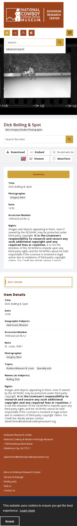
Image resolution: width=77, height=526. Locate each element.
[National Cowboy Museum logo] (34, 15)
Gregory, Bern (17, 197)
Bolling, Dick (13, 379)
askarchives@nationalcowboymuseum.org (26, 456)
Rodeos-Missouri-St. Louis (20, 368)
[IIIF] (23, 158)
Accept (9, 521)
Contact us (9, 490)
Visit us (7, 486)
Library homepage (13, 477)
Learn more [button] (27, 510)
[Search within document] (69, 139)
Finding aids (10, 481)
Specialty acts (44, 368)
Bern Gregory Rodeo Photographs (24, 129)
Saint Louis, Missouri (17, 325)
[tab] (38, 174)
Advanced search (15, 49)
